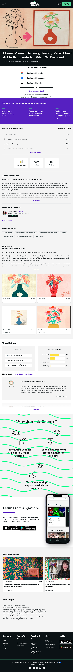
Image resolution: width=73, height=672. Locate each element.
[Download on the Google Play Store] (65, 647)
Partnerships (21, 645)
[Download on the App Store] (10, 528)
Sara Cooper (6, 298)
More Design (40, 236)
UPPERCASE (57, 197)
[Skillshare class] (23, 568)
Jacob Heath (62, 193)
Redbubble (63, 195)
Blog (4, 648)
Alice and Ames (34, 193)
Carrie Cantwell (15, 211)
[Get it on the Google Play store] (28, 528)
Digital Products (50, 644)
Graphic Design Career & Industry (26, 232)
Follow (21, 211)
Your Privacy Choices (51, 662)
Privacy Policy (31, 96)
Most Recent (28, 374)
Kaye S (40, 330)
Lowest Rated (18, 374)
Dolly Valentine (50, 193)
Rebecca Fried (7, 330)
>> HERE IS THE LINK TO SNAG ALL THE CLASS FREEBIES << (22, 180)
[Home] (35, 3)
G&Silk (42, 193)
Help (29, 662)
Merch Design (8, 232)
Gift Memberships (49, 641)
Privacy (35, 662)
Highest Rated (7, 374)
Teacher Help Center (35, 648)
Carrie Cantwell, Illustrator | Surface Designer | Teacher (21, 61)
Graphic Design (8, 236)
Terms (41, 662)
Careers (5, 643)
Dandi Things (41, 298)
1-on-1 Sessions (49, 647)
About (5, 640)
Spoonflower (15, 197)
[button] (3, 4)
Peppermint (46, 197)
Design (64, 232)
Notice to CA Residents (37, 664)
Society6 (5, 197)
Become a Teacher (34, 643)
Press (4, 645)
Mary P (11, 386)
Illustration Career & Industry (48, 232)
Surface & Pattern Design (24, 236)
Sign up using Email (36, 91)
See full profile (7, 220)
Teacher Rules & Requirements (35, 652)
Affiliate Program (22, 643)
